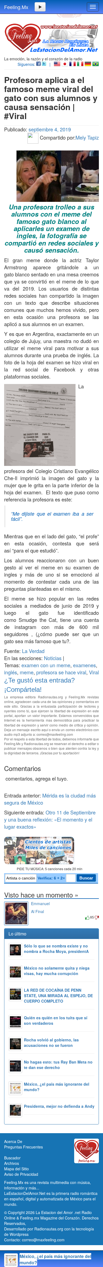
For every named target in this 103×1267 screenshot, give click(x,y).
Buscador (12, 1157)
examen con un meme (45, 665)
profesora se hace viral (61, 672)
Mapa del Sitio (16, 1168)
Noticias (53, 657)
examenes (84, 665)
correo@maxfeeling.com (43, 1239)
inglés (10, 672)
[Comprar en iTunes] (37, 917)
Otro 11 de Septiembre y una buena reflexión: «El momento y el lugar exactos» (50, 819)
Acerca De (13, 1141)
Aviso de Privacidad (21, 1174)
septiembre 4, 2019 (50, 129)
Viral (94, 672)
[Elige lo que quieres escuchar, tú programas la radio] (51, 850)
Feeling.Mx (16, 6)
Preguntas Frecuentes (23, 1147)
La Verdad (33, 650)
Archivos (11, 1163)
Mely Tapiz (87, 137)
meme (27, 672)
